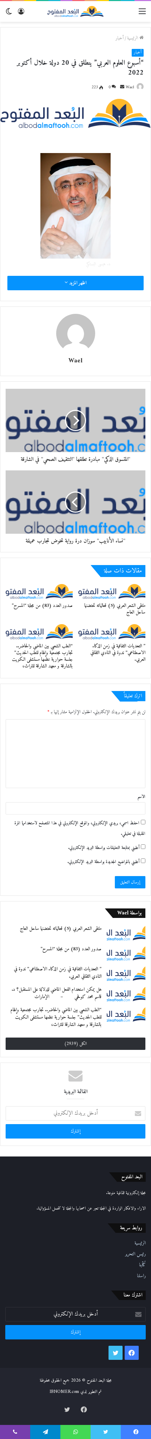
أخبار (120, 38)
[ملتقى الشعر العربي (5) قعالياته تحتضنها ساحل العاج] (111, 591)
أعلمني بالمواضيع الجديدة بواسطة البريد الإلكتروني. (103, 862)
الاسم (141, 797)
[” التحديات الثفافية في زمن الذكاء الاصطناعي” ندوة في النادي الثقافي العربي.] (111, 631)
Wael (130, 87)
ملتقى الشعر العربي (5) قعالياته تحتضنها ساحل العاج (114, 609)
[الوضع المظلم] (8, 14)
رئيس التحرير (135, 1254)
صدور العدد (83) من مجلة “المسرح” (42, 605)
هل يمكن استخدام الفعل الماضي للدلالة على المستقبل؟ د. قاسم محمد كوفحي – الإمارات (56, 993)
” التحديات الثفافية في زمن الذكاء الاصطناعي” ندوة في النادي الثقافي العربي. (117, 653)
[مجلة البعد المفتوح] (75, 11)
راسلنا (141, 1276)
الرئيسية (133, 38)
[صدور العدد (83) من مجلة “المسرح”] (39, 591)
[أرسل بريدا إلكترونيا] (122, 87)
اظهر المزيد (77, 283)
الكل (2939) (75, 1044)
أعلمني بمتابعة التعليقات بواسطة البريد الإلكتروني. (103, 848)
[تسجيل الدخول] (21, 14)
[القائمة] (142, 14)
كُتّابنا (142, 1265)
